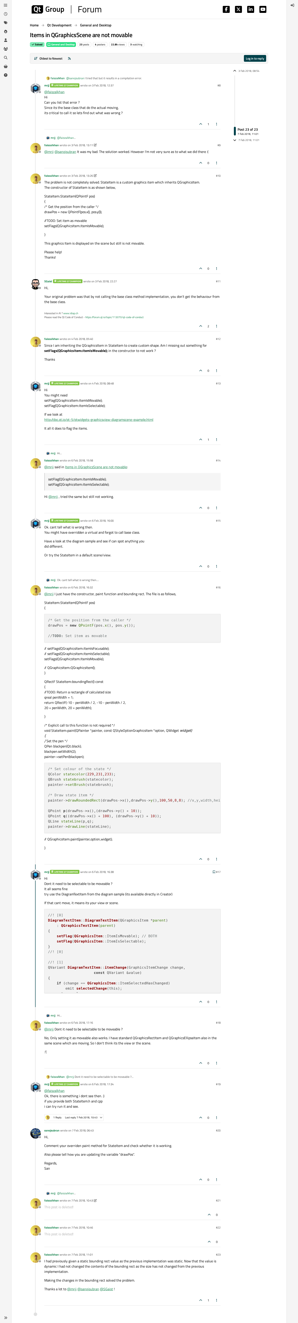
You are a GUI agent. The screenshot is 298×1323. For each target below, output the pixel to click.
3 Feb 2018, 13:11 (82, 145)
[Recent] (6, 13)
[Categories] (6, 5)
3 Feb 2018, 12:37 (103, 85)
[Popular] (6, 31)
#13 (218, 383)
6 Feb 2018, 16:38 (103, 872)
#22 (218, 1227)
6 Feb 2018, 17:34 (103, 1084)
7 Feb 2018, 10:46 (82, 1227)
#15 (218, 520)
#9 (219, 145)
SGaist (48, 281)
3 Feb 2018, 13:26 (82, 175)
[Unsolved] (6, 75)
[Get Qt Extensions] (6, 66)
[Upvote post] (201, 124)
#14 (218, 460)
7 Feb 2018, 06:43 (83, 1130)
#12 (218, 339)
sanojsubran (51, 1130)
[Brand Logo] (66, 9)
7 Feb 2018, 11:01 (82, 1254)
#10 (218, 175)
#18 (218, 1022)
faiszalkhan (58, 78)
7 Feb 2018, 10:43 (82, 1200)
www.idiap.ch (70, 313)
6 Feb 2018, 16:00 (103, 520)
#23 (218, 1254)
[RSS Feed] (69, 58)
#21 (218, 1200)
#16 (218, 587)
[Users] (6, 40)
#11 (218, 281)
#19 (218, 1084)
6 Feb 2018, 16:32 (82, 587)
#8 (219, 85)
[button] (6, 1317)
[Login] (292, 5)
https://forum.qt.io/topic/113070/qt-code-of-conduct (114, 317)
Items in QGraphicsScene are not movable (96, 467)
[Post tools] (217, 124)
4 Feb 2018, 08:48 (103, 383)
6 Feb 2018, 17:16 (82, 1022)
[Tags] (6, 22)
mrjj (46, 85)
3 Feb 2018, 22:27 (106, 281)
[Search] (6, 57)
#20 (218, 1130)
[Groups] (6, 48)
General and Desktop (63, 44)
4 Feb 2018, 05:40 (82, 339)
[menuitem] (292, 5)
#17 (218, 872)
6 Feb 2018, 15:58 (82, 460)
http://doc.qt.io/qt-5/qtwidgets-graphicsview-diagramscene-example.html (98, 419)
